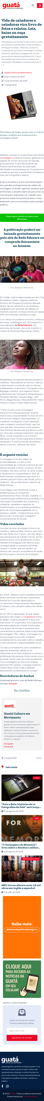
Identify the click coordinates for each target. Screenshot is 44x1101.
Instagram (8, 743)
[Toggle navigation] (40, 5)
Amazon (23, 246)
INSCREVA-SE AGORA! (22, 1038)
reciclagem (7, 157)
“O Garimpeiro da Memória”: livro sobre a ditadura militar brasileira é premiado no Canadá (21, 847)
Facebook (8, 746)
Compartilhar (10, 85)
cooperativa (29, 616)
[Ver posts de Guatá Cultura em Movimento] (10, 706)
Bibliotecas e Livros (31, 859)
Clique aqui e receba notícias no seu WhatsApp (22, 217)
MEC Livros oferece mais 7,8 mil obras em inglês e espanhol (21, 887)
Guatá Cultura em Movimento (18, 72)
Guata (13, 1093)
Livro (38, 758)
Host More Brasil (30, 1096)
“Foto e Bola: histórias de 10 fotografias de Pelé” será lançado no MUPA (21, 807)
